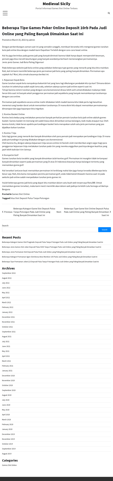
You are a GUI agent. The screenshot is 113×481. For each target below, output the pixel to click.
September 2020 (9, 390)
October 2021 (7, 327)
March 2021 (6, 361)
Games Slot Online (21, 194)
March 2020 (6, 419)
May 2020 (5, 410)
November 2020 (8, 380)
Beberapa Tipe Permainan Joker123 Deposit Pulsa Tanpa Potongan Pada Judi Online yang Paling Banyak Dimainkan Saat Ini (50, 261)
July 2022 (5, 283)
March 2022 (6, 302)
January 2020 (7, 429)
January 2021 (7, 370)
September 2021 (9, 332)
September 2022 (9, 273)
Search (5, 225)
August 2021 (6, 336)
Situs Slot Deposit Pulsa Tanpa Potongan (29, 198)
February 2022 (7, 307)
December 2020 (8, 375)
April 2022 (6, 297)
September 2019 (9, 449)
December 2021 (8, 317)
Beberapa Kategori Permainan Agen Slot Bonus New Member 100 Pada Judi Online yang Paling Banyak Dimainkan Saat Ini (49, 257)
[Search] (109, 13)
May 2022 (5, 292)
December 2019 (8, 434)
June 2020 (6, 405)
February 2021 (7, 366)
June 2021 (6, 346)
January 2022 (7, 312)
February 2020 (7, 424)
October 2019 (7, 444)
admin (32, 39)
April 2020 (6, 414)
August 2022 (6, 278)
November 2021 (8, 322)
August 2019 (6, 454)
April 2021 (6, 356)
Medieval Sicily (56, 3)
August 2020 (6, 395)
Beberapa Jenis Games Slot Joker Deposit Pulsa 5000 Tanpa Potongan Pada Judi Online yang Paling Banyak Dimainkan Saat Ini (51, 247)
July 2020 (5, 400)
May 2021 (5, 351)
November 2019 (8, 439)
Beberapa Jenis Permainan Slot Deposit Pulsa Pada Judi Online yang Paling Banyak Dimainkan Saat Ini (42, 252)
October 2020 (7, 385)
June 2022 (6, 288)
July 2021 (5, 341)
